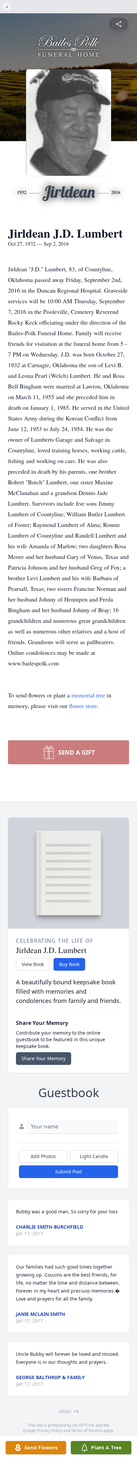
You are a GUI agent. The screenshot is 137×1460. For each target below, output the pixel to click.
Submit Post (68, 1171)
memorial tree (88, 695)
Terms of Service (86, 1430)
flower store (83, 706)
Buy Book (69, 964)
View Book (33, 964)
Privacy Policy (49, 1430)
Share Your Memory (44, 1058)
